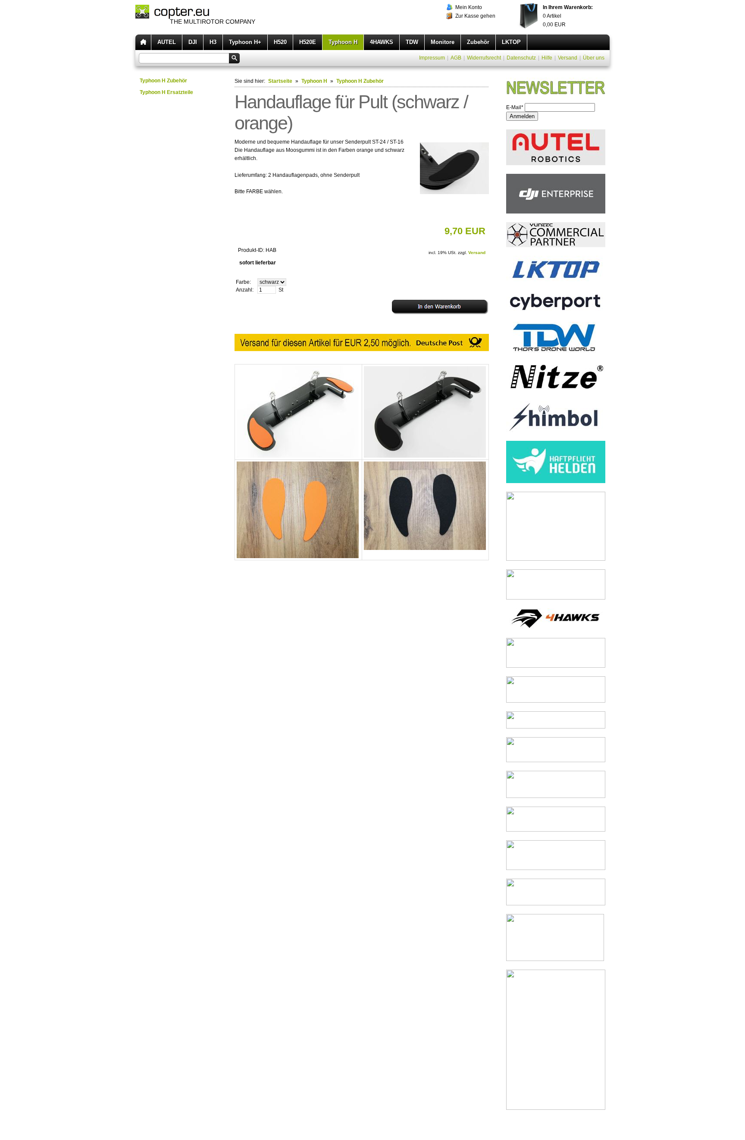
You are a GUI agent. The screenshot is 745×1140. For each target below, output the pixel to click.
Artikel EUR (568, 16)
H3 (213, 42)
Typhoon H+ (245, 42)
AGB (456, 58)
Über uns (593, 58)
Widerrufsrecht (484, 58)
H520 (280, 42)
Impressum (432, 58)
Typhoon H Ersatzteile (166, 92)
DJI (192, 42)
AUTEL (166, 42)
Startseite (280, 81)
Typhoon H (343, 42)
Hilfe (547, 58)
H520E (307, 42)
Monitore (442, 42)
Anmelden (522, 116)
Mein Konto (468, 7)
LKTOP (511, 42)
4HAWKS (381, 42)
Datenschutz (521, 58)
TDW (412, 42)
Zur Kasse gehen (475, 16)
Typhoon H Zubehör (163, 81)
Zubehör (478, 42)
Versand (567, 58)
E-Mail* (514, 107)
